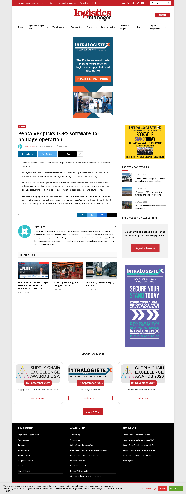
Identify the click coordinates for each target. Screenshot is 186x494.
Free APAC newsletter (80, 471)
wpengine (30, 146)
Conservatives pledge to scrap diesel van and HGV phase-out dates (151, 179)
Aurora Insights (24, 455)
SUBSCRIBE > (163, 15)
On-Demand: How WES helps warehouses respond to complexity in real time (33, 285)
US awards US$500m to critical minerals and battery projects (148, 193)
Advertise (84, 3)
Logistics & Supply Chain (35, 27)
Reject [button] (162, 488)
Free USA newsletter (79, 460)
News (20, 27)
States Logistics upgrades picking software (66, 284)
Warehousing (58, 27)
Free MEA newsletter (79, 466)
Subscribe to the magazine (81, 445)
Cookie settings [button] (149, 488)
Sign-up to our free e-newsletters (32, 3)
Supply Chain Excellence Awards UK (143, 389)
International (107, 27)
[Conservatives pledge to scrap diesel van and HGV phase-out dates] (127, 177)
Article (22, 127)
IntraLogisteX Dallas (90, 389)
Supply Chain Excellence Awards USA (138, 440)
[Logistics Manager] (93, 15)
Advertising (75, 434)
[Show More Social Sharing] (80, 154)
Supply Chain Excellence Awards (136, 434)
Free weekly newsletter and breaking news (88, 450)
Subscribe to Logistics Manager (63, 3)
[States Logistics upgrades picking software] (67, 270)
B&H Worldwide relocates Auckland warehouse (150, 207)
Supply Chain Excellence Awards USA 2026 (38, 389)
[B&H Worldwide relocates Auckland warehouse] (127, 205)
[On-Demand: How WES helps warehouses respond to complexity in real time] (33, 270)
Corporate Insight (124, 27)
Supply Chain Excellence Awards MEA (139, 445)
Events (140, 27)
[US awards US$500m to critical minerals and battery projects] (127, 191)
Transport (75, 27)
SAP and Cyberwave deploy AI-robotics (100, 284)
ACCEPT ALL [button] (175, 488)
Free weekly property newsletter (84, 455)
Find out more (37, 398)
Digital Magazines (155, 27)
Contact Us (96, 3)
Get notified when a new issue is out (85, 476)
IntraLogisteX (128, 460)
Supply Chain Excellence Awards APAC (139, 450)
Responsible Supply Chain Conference (139, 455)
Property (90, 27)
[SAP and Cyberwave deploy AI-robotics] (101, 270)
